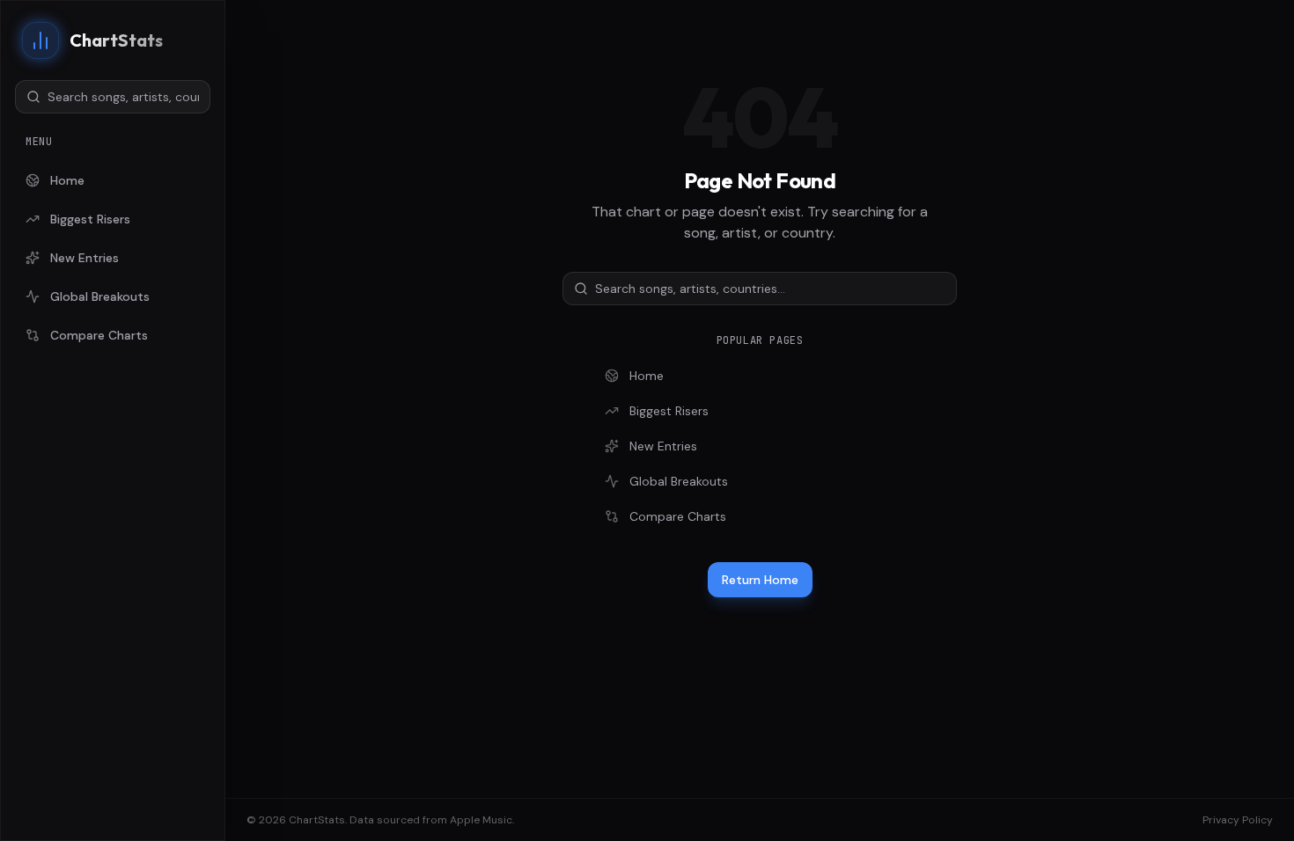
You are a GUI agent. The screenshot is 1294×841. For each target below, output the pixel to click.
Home (67, 180)
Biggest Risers (90, 219)
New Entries (84, 258)
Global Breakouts (100, 296)
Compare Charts (99, 335)
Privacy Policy (1237, 820)
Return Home (760, 580)
